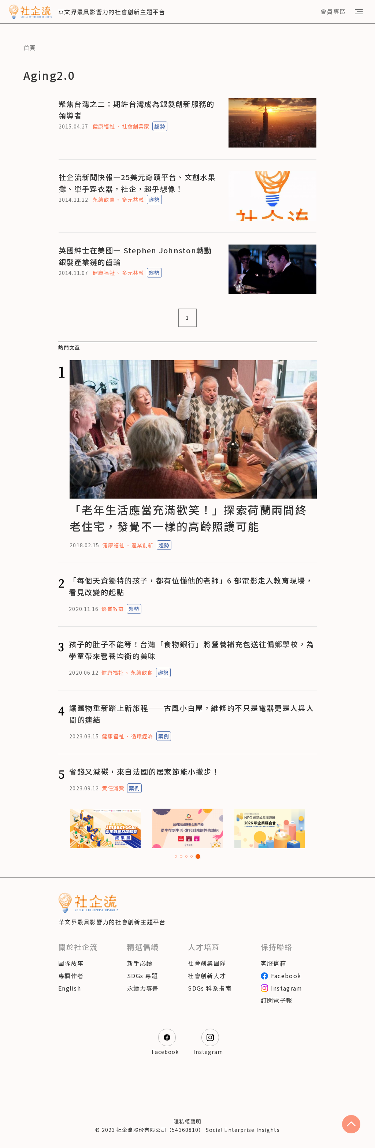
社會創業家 (136, 126)
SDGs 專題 (142, 975)
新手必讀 (139, 963)
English (69, 988)
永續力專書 (143, 988)
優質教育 (112, 608)
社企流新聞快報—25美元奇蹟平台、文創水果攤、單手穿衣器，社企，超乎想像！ (137, 183)
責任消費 (113, 788)
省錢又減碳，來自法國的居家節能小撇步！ (144, 771)
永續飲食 (104, 199)
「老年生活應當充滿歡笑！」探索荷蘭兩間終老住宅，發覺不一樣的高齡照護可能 (188, 518)
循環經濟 (142, 736)
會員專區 (333, 11)
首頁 (29, 47)
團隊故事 (70, 963)
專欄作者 (70, 975)
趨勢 (159, 126)
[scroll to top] (351, 1124)
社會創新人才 (207, 975)
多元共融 (133, 199)
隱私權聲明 (187, 1121)
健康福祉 (104, 126)
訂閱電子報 (276, 1000)
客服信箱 (273, 963)
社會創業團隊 (207, 963)
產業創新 (142, 545)
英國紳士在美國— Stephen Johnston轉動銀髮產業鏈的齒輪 (135, 256)
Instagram (286, 988)
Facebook (286, 975)
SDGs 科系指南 (209, 988)
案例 (163, 736)
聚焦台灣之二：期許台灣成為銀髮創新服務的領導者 (137, 109)
